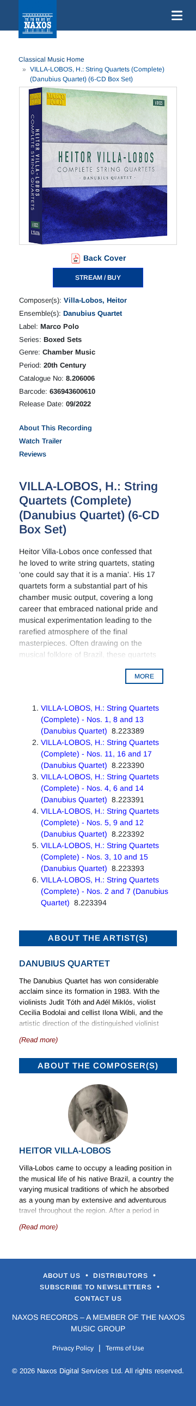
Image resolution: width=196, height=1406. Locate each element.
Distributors (121, 1275)
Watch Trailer (40, 441)
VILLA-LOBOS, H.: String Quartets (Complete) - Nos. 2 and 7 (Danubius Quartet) (104, 891)
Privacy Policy (73, 1348)
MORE (144, 676)
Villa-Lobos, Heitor (95, 300)
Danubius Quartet (92, 313)
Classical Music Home (51, 59)
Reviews (32, 454)
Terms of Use (125, 1348)
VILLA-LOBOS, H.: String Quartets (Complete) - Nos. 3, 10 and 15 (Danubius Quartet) (100, 857)
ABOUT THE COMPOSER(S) (98, 1065)
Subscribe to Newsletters (97, 1287)
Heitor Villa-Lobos (65, 1150)
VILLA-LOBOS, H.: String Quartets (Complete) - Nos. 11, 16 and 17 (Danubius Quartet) (100, 754)
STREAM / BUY (98, 277)
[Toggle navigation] (174, 15)
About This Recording (55, 428)
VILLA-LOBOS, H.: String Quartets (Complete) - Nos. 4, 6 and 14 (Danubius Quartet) (100, 788)
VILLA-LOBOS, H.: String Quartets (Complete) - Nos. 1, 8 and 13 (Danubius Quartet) (100, 719)
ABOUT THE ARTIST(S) (98, 937)
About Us (63, 1275)
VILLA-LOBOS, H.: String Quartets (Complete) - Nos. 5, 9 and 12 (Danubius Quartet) (100, 822)
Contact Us (98, 1298)
